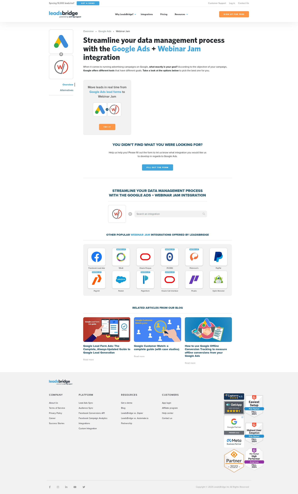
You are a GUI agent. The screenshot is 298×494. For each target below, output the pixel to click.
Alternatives (66, 90)
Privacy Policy (55, 413)
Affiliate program (170, 408)
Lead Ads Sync (86, 403)
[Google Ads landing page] (61, 41)
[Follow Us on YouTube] (75, 487)
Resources (180, 14)
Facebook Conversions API (92, 413)
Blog (123, 408)
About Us (53, 403)
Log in (232, 3)
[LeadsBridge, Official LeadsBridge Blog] (65, 14)
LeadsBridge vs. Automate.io (134, 418)
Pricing (163, 14)
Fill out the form (158, 167)
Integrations (147, 14)
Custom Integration (88, 428)
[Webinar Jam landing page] (61, 67)
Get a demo (126, 403)
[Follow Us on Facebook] (50, 487)
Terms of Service (57, 408)
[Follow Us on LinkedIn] (66, 487)
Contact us (167, 418)
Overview (68, 84)
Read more (88, 359)
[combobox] (171, 214)
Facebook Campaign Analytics (93, 418)
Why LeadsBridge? (124, 14)
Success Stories (56, 423)
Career (52, 418)
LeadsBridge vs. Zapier (132, 413)
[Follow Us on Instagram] (58, 487)
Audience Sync (86, 408)
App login (166, 403)
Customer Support (217, 3)
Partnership (126, 423)
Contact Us (243, 3)
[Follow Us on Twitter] (84, 487)
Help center (167, 413)
